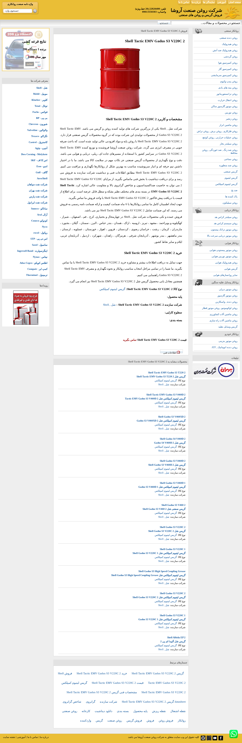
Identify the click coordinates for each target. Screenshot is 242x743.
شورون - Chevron (38, 124)
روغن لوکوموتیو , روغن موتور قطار (219, 308)
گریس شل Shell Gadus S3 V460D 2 (166, 464)
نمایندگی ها (209, 2)
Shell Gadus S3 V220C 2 (172, 527)
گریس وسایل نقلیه (227, 326)
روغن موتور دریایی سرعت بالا (222, 235)
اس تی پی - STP (38, 238)
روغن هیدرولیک (229, 44)
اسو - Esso (41, 166)
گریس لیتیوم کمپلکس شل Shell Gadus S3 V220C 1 (159, 553)
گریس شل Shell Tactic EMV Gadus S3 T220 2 (161, 376)
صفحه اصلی (234, 2)
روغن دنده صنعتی (228, 37)
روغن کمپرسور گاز (228, 69)
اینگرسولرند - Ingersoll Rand (32, 250)
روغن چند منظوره (228, 165)
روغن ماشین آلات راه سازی (223, 320)
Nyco (44, 226)
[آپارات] (203, 739)
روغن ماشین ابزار (228, 125)
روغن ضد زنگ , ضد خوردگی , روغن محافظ (219, 151)
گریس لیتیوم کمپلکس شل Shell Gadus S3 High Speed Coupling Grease (148, 575)
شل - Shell (41, 87)
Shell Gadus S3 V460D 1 (172, 482)
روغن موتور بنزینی (228, 341)
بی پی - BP (41, 118)
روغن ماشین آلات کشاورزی (223, 314)
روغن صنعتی (70, 711)
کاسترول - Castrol (38, 142)
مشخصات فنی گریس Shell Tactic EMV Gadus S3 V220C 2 (102, 692)
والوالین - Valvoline (37, 130)
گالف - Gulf (41, 172)
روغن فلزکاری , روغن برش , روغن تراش (217, 131)
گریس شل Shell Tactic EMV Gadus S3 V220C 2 (119, 281)
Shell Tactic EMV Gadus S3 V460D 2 (165, 394)
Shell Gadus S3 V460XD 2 (171, 416)
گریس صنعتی (230, 171)
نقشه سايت (9, 737)
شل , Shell (166, 128)
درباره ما (196, 2)
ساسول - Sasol (39, 244)
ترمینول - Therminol (36, 275)
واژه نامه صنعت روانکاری (20, 4)
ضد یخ (234, 190)
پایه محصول (140, 711)
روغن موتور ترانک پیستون (224, 229)
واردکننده (86, 720)
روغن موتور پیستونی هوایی (223, 250)
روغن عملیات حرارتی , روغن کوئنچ (219, 137)
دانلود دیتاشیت (104, 711)
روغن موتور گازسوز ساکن (224, 106)
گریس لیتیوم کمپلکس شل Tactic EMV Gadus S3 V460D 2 (155, 398)
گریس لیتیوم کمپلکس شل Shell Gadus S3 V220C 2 (159, 597)
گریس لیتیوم (231, 177)
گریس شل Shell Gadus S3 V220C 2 (166, 531)
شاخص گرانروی (72, 701)
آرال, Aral (42, 214)
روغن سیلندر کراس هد (226, 217)
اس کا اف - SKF (39, 160)
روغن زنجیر (231, 118)
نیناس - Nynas (40, 256)
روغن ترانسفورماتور (226, 93)
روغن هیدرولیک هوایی (226, 262)
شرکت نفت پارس (38, 196)
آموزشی (221, 2)
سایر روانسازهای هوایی (225, 275)
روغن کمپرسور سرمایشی (224, 75)
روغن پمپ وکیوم (228, 81)
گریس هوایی (230, 268)
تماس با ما (183, 2)
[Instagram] (209, 739)
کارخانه (86, 711)
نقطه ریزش (159, 711)
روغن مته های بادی (227, 87)
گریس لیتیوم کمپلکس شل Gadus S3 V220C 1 (161, 619)
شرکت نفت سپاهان (37, 184)
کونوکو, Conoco (39, 220)
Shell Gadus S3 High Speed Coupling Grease (161, 571)
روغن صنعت (115, 720)
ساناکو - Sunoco (39, 208)
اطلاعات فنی (169, 352)
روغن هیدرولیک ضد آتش (225, 50)
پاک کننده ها (231, 196)
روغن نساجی (230, 159)
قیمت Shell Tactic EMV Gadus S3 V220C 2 (118, 682)
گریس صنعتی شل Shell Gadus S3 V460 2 (164, 509)
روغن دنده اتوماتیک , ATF (224, 347)
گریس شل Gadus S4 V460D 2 (169, 442)
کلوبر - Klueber (39, 99)
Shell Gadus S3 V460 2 (173, 505)
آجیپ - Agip (41, 148)
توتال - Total (41, 106)
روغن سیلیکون (230, 202)
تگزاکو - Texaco (39, 136)
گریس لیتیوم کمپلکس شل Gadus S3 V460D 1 (161, 486)
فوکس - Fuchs (40, 112)
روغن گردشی (230, 56)
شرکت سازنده (109, 701)
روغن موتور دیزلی (228, 289)
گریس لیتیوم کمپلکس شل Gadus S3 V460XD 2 (161, 420)
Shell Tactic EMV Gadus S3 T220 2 (166, 372)
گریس (100, 720)
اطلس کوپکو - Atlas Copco (33, 263)
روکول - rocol (40, 232)
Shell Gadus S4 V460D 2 (172, 438)
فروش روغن (166, 720)
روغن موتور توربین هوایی (224, 256)
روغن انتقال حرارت (227, 100)
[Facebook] (220, 739)
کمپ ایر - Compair (37, 269)
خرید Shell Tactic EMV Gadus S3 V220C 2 (102, 673)
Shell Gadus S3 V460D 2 (172, 460)
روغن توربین (231, 112)
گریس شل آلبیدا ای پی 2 (172, 641)
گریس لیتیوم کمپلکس (226, 184)
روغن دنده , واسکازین (226, 301)
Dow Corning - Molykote (34, 154)
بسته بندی (123, 711)
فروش (151, 720)
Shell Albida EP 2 (176, 637)
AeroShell (42, 178)
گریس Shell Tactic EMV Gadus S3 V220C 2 (158, 673)
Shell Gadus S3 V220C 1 (172, 549)
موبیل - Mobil (40, 93)
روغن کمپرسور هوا (227, 62)
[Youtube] (215, 739)
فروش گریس (134, 720)
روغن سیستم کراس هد (225, 223)
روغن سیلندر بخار (228, 143)
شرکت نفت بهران (38, 190)
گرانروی (91, 701)
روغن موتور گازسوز (227, 295)
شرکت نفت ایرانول (37, 202)
